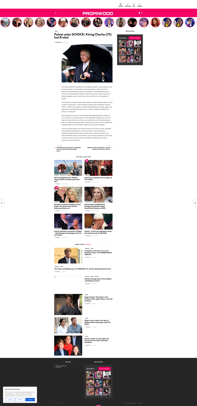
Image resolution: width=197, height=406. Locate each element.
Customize (10, 399)
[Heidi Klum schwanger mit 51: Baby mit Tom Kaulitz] (98, 168)
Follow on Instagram (135, 38)
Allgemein (57, 175)
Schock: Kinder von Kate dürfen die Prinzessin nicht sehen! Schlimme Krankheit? (96, 340)
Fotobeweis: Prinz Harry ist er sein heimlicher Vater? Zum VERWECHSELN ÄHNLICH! (98, 252)
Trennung (96, 276)
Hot (86, 160)
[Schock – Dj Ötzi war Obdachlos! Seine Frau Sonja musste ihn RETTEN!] (98, 221)
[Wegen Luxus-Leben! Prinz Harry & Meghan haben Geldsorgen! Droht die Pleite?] (68, 325)
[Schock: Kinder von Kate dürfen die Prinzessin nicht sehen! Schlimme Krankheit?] (68, 346)
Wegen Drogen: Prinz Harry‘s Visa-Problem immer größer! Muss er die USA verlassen (98, 299)
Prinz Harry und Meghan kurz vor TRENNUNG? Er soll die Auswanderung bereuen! (82, 269)
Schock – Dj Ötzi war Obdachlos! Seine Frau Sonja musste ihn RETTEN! (63, 24)
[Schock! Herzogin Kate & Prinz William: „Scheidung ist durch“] (68, 284)
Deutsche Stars (63, 175)
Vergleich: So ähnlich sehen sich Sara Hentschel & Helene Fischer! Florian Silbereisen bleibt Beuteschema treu (167, 22)
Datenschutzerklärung (61, 365)
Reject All (20, 399)
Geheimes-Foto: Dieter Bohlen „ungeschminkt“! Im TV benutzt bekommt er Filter (132, 24)
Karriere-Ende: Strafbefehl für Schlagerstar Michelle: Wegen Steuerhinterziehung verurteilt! (40, 23)
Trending (56, 187)
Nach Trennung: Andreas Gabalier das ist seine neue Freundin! (74, 24)
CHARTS (139, 6)
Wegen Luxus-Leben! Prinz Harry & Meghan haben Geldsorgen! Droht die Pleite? (97, 322)
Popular (128, 6)
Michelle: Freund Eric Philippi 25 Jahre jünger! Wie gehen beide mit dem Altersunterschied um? (28, 23)
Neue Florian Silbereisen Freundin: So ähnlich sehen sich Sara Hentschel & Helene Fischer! (177, 23)
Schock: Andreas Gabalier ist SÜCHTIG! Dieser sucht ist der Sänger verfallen (86, 24)
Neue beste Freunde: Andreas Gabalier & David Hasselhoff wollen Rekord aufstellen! (98, 23)
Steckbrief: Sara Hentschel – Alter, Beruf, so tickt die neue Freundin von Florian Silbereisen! (190, 23)
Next (196, 22)
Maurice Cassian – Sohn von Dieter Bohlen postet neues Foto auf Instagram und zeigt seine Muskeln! (121, 23)
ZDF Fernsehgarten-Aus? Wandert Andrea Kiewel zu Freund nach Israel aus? (5, 23)
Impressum (58, 367)
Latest (120, 6)
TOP (134, 6)
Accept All (30, 399)
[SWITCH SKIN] (139, 12)
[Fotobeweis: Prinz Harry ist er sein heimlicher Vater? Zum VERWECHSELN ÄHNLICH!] (68, 256)
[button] (122, 43)
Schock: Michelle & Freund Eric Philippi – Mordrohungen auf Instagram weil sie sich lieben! (51, 23)
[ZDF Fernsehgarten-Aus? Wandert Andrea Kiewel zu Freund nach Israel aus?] (68, 168)
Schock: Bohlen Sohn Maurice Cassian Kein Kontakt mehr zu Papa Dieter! (109, 24)
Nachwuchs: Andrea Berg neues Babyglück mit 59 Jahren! (155, 24)
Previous (1, 22)
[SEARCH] (142, 12)
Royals (88, 244)
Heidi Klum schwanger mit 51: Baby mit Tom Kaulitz (17, 24)
